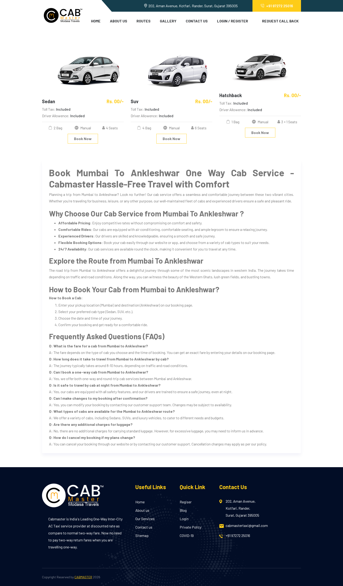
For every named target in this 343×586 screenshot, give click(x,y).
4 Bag (146, 128)
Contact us (143, 527)
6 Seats (200, 128)
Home (96, 21)
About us (142, 510)
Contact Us (197, 21)
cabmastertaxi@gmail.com (247, 525)
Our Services (145, 518)
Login (184, 518)
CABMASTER (83, 577)
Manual (85, 128)
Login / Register (232, 21)
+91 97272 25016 (279, 6)
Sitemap (142, 535)
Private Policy (190, 527)
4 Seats (112, 128)
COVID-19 (187, 535)
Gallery (168, 21)
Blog (183, 510)
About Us (118, 21)
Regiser (186, 502)
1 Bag (235, 122)
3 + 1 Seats (289, 122)
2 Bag (57, 128)
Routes (143, 21)
